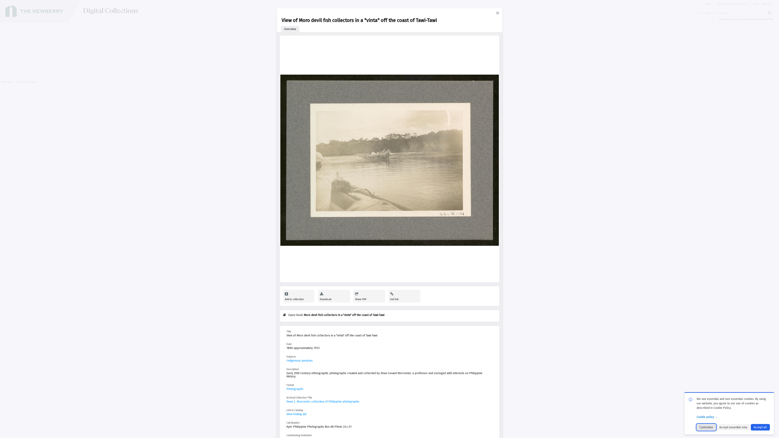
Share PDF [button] (361, 299)
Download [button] (325, 299)
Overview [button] (290, 29)
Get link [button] (394, 299)
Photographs (294, 389)
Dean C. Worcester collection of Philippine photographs (322, 401)
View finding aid (296, 414)
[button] (497, 13)
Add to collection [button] (294, 299)
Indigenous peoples (299, 360)
